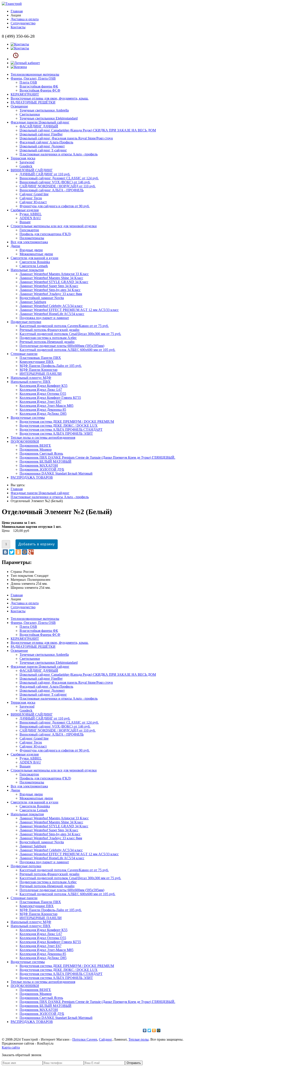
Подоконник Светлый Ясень (41, 453)
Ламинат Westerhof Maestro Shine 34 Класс (51, 278)
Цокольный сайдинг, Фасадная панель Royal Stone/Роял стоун (66, 138)
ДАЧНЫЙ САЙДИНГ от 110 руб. (45, 174)
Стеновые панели (24, 354)
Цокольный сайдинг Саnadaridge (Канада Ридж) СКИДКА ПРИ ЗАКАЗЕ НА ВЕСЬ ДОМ (88, 130)
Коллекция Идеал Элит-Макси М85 (46, 405)
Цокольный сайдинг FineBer (41, 134)
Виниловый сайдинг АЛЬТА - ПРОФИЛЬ (52, 190)
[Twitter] (11, 552)
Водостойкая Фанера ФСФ (40, 90)
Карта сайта (11, 1047)
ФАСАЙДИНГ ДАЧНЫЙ (39, 126)
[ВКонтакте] (5, 552)
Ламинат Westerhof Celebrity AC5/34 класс (51, 306)
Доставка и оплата (25, 19)
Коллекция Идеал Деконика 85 (43, 409)
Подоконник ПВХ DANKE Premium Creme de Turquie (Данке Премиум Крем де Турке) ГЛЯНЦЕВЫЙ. (97, 457)
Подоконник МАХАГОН (39, 465)
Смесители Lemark (34, 266)
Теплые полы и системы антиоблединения (43, 437)
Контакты (18, 27)
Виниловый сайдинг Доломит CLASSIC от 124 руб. (59, 178)
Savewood (27, 162)
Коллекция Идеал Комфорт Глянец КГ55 (50, 397)
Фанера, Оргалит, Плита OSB (33, 78)
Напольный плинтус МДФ (31, 378)
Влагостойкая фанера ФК (39, 86)
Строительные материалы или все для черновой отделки (54, 226)
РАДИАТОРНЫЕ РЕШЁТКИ (33, 102)
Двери (15, 246)
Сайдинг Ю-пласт (33, 202)
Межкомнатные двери (36, 254)
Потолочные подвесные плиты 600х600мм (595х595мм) (62, 346)
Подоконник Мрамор (36, 449)
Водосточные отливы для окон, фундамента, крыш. (50, 98)
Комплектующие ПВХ (37, 362)
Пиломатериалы (32, 238)
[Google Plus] (31, 552)
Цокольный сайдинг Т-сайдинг (43, 150)
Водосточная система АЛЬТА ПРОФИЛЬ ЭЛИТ (56, 433)
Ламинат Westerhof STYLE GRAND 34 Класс (54, 282)
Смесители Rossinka (35, 262)
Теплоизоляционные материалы (35, 74)
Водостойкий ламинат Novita (42, 298)
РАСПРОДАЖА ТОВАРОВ (32, 477)
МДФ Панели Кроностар (38, 370)
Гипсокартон (29, 230)
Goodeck (26, 166)
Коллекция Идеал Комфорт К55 (43, 386)
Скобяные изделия (25, 210)
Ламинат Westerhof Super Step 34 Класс (49, 286)
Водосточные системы (28, 417)
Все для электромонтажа (29, 242)
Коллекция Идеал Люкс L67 (41, 390)
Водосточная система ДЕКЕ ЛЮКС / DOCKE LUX (59, 425)
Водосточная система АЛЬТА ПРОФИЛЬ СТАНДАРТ (61, 429)
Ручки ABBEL (31, 214)
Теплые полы (138, 1039)
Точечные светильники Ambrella (44, 110)
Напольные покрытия (27, 270)
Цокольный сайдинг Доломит (42, 146)
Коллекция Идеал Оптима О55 (43, 393)
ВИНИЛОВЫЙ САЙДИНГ (32, 170)
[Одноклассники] (18, 552)
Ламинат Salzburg (33, 302)
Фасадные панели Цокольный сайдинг (40, 122)
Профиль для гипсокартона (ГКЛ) (45, 234)
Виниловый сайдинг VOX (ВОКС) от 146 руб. (55, 182)
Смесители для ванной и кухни (34, 258)
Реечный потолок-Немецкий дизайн (47, 342)
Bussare (25, 222)
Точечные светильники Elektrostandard (49, 118)
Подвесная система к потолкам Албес (48, 338)
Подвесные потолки (26, 322)
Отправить (134, 1063)
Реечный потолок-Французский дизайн (49, 330)
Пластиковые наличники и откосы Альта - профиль (59, 154)
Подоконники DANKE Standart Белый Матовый (56, 473)
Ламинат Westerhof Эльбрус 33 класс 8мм (51, 294)
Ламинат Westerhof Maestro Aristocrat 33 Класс (54, 274)
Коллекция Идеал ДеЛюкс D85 (43, 413)
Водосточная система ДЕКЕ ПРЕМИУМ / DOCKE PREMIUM (67, 421)
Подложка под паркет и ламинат (44, 318)
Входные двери (31, 250)
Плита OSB (28, 82)
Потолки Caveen (84, 1039)
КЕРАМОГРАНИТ (25, 94)
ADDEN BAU (30, 218)
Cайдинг (105, 1039)
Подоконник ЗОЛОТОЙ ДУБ (42, 469)
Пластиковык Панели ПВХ (40, 358)
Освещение (19, 106)
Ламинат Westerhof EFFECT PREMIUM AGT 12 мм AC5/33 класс (69, 310)
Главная (17, 11)
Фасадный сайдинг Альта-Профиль (46, 142)
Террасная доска (23, 158)
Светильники (30, 114)
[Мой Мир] (24, 552)
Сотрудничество (23, 23)
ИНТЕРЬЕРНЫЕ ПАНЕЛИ (41, 374)
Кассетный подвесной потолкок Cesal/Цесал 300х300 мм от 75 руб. (70, 334)
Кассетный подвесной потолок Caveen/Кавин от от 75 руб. (64, 326)
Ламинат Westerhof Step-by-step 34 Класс (50, 290)
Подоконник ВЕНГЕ (35, 445)
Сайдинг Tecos (31, 198)
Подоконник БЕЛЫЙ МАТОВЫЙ (45, 461)
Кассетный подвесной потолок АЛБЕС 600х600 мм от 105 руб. (67, 350)
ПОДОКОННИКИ (25, 441)
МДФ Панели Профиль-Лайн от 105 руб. (51, 366)
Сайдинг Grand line (34, 194)
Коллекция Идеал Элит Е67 (40, 401)
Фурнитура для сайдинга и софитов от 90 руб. (55, 206)
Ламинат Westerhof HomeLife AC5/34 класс (52, 314)
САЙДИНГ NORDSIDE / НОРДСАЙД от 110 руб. (58, 186)
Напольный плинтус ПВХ (31, 382)
